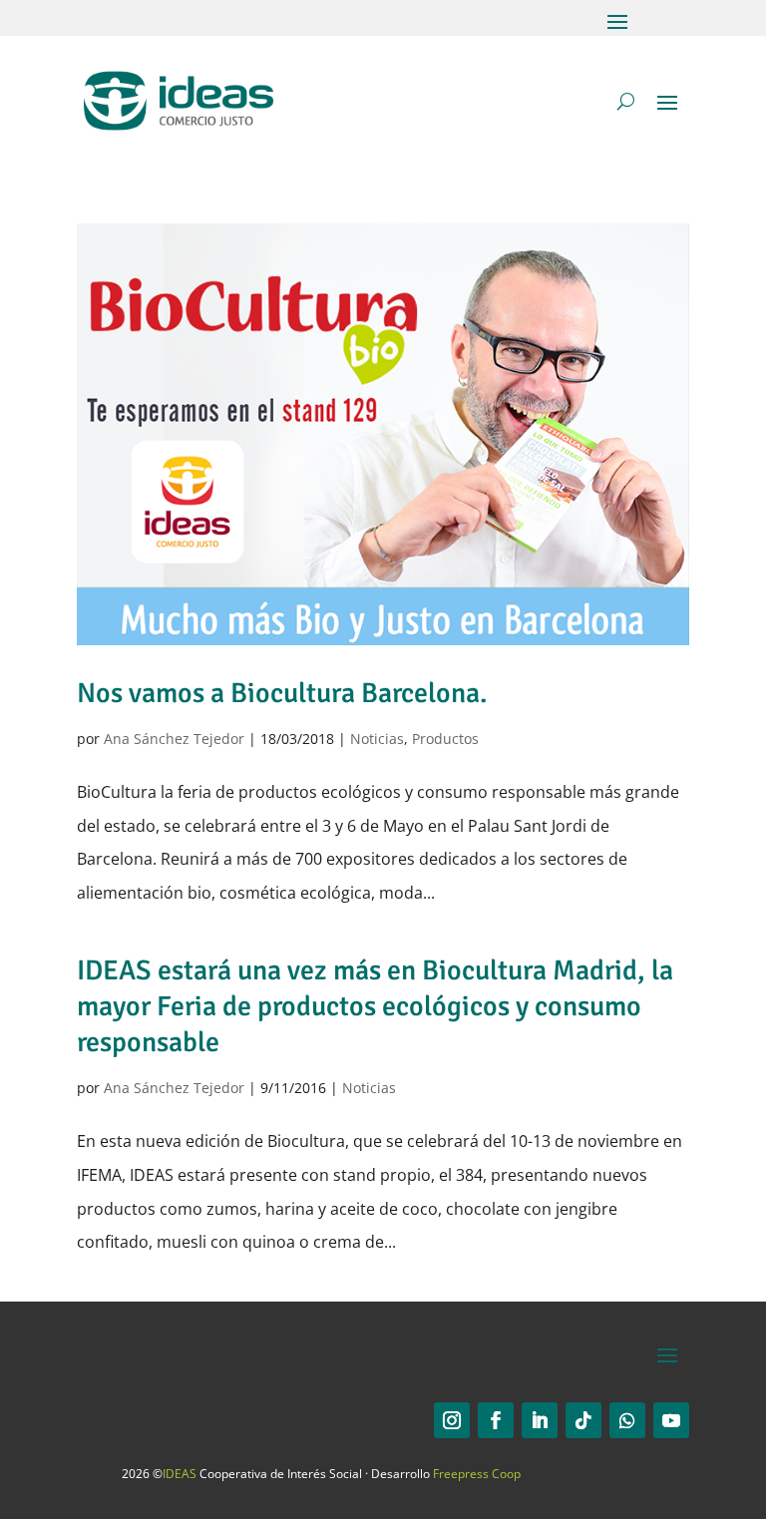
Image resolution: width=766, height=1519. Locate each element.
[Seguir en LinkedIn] (540, 1420)
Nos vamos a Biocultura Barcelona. (282, 693)
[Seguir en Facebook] (496, 1420)
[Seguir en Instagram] (452, 1420)
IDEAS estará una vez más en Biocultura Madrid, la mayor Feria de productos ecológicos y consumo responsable (375, 1006)
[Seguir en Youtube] (671, 1420)
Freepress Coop (477, 1473)
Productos (445, 738)
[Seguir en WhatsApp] (627, 1420)
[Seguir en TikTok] (583, 1420)
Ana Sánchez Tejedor (174, 738)
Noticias (377, 738)
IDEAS (179, 1473)
